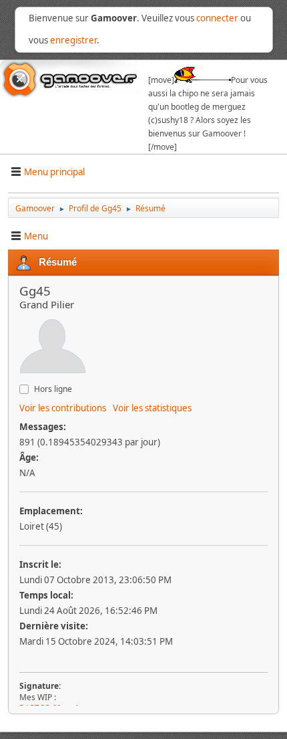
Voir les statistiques (152, 408)
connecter (217, 18)
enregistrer (73, 40)
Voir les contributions (62, 408)
